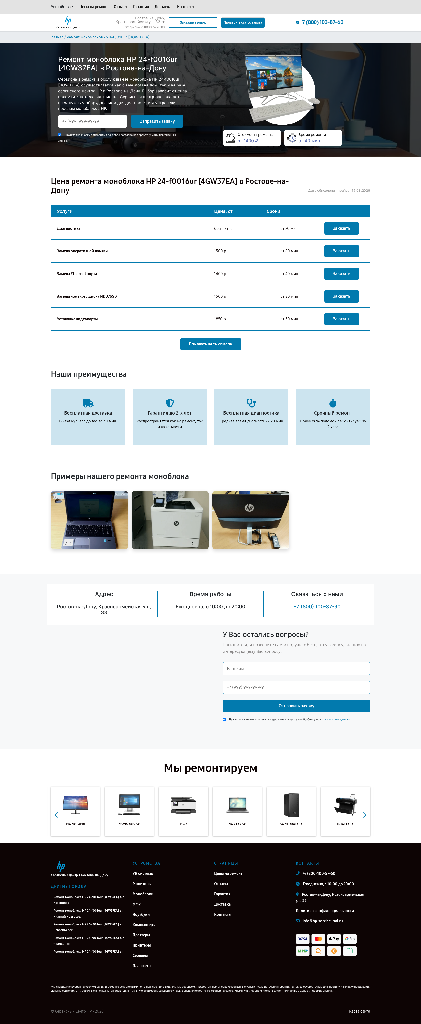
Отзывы (120, 6)
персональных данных (337, 719)
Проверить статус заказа (243, 22)
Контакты (185, 6)
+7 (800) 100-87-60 (317, 607)
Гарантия (141, 6)
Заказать (341, 228)
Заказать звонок (193, 22)
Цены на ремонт (93, 6)
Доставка (163, 6)
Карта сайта (359, 1011)
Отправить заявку (157, 121)
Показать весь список (210, 344)
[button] (56, 815)
